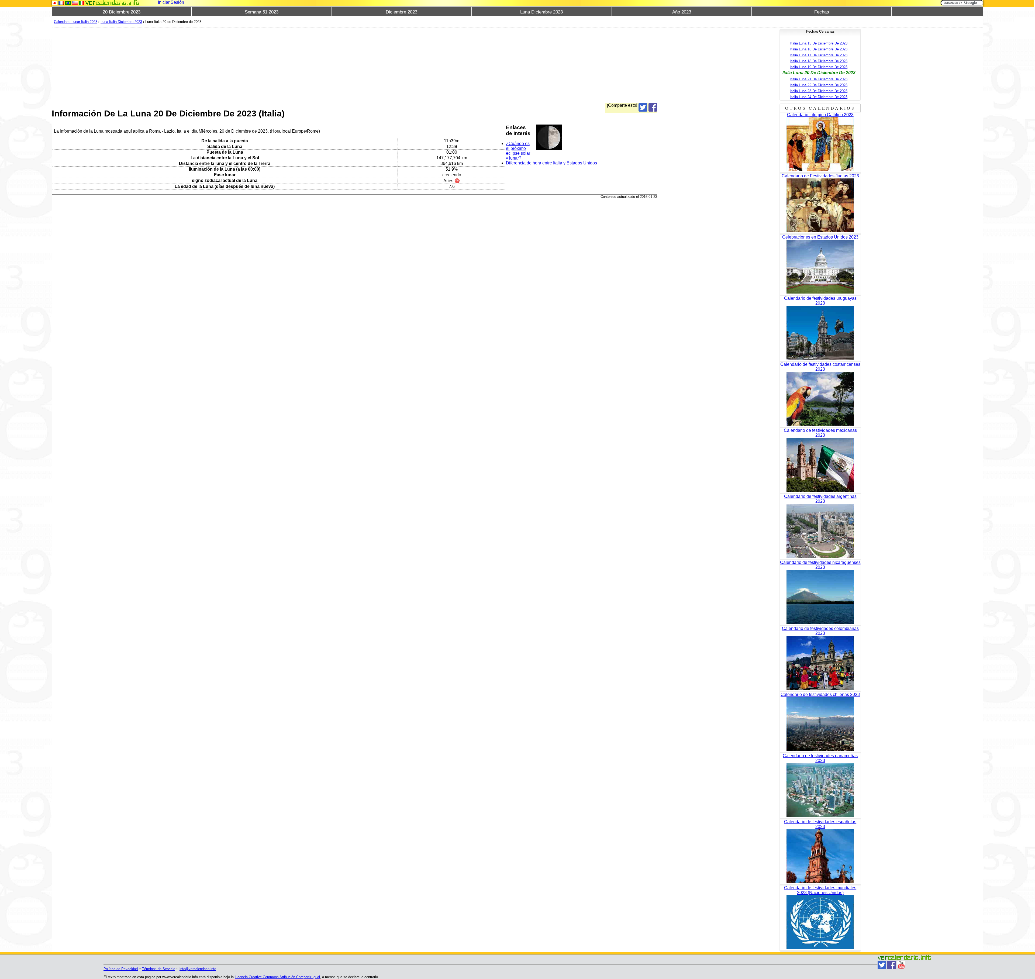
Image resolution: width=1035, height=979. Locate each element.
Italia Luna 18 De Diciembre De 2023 (818, 61)
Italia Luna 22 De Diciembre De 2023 (818, 85)
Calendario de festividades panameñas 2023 (820, 758)
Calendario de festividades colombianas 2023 (820, 631)
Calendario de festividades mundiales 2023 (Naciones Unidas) (820, 890)
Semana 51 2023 (261, 12)
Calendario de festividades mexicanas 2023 (820, 432)
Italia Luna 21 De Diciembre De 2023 (818, 79)
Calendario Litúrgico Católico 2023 (820, 114)
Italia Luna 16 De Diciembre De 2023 (818, 49)
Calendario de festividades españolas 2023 (820, 824)
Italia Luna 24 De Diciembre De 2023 (818, 97)
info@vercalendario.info (198, 969)
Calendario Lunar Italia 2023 (75, 22)
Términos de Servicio (158, 969)
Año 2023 (681, 12)
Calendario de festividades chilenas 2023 (820, 694)
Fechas (821, 12)
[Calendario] (112, 2)
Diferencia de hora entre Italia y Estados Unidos (551, 163)
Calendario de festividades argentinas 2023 (820, 499)
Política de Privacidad (121, 969)
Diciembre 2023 (401, 12)
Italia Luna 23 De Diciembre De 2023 (818, 91)
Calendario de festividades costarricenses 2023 (820, 366)
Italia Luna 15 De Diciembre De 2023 (818, 43)
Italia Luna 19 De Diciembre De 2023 (818, 67)
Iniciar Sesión (171, 2)
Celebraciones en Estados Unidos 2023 (820, 237)
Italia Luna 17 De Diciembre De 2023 (818, 55)
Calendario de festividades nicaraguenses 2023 (820, 565)
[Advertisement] (213, 65)
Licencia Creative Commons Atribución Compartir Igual (277, 977)
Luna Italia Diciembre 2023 (121, 22)
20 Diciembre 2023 (121, 12)
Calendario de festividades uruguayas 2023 (820, 300)
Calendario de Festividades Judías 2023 (820, 176)
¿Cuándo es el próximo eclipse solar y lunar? (518, 150)
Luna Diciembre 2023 (541, 12)
